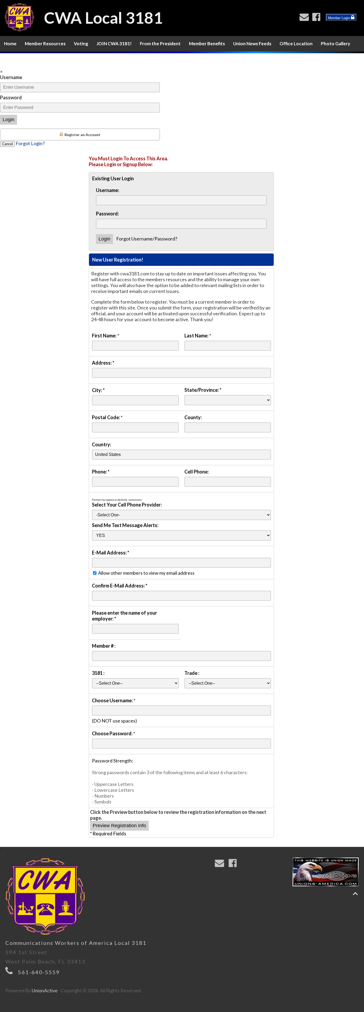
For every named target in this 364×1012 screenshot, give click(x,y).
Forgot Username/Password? (146, 239)
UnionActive (45, 990)
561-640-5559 (39, 972)
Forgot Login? (30, 143)
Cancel (7, 144)
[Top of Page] (355, 894)
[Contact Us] (305, 18)
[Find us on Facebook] (317, 18)
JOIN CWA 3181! (114, 43)
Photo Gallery (335, 43)
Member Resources (45, 43)
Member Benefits (207, 43)
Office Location (296, 43)
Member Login (339, 18)
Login (8, 119)
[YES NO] (181, 535)
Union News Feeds (252, 43)
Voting (81, 43)
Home (10, 43)
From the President (160, 43)
